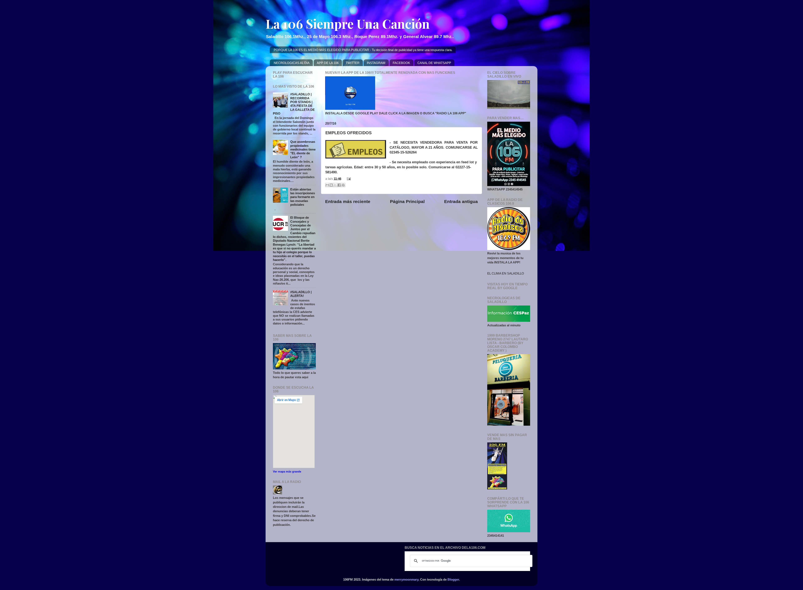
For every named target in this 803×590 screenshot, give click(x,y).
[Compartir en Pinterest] (343, 185)
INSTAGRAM (376, 63)
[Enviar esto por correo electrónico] (327, 185)
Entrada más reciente (347, 201)
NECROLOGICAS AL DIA (291, 63)
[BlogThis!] (331, 185)
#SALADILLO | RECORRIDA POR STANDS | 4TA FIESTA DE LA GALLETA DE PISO (294, 103)
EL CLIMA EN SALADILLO (505, 273)
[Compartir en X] (335, 185)
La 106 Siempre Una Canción (348, 23)
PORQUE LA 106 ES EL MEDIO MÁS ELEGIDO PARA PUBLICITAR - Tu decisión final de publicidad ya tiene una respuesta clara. (363, 50)
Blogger (453, 579)
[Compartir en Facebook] (339, 185)
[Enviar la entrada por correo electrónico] (348, 178)
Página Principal (407, 201)
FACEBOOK (401, 63)
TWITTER (352, 63)
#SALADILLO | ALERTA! (301, 294)
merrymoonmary (406, 579)
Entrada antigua (461, 201)
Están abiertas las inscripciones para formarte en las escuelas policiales (302, 197)
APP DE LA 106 (328, 63)
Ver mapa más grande (287, 471)
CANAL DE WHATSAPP (434, 63)
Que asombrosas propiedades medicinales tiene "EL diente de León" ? (303, 149)
